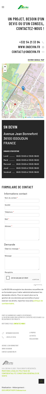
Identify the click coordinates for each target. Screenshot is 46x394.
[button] (3, 7)
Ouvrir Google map (36, 60)
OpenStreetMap (38, 117)
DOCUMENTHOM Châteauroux (14, 390)
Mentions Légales (10, 371)
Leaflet (28, 117)
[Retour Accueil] (23, 7)
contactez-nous (19, 323)
